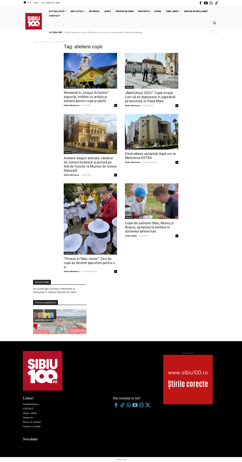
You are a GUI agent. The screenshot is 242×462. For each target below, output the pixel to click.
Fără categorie (70, 87)
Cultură (67, 152)
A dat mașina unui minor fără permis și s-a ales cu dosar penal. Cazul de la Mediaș (103, 32)
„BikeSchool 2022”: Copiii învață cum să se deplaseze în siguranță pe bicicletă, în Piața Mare (150, 97)
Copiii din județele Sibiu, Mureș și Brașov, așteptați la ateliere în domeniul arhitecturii (149, 227)
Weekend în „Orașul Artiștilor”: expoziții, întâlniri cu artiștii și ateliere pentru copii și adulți (86, 97)
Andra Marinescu (71, 105)
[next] (217, 32)
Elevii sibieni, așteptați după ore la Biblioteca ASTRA (150, 156)
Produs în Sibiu (71, 253)
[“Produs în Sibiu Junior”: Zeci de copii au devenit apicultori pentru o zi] (90, 219)
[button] (214, 23)
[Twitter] (147, 405)
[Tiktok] (216, 3)
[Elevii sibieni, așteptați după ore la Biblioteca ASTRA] (151, 132)
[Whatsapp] (211, 3)
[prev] (212, 32)
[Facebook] (200, 3)
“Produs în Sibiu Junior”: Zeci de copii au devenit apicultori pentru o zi (89, 263)
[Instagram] (141, 405)
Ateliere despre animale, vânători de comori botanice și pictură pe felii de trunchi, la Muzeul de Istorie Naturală (90, 164)
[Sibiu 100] (33, 21)
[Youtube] (205, 3)
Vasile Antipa (131, 235)
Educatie (129, 87)
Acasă (36, 41)
